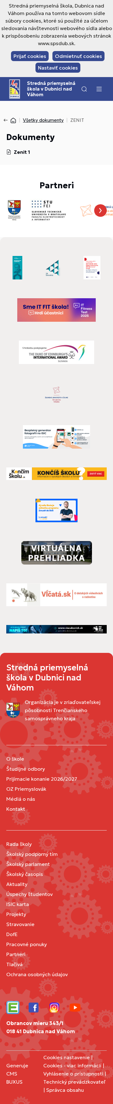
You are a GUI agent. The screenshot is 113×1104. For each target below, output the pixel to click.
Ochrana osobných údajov (37, 974)
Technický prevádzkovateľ (74, 1082)
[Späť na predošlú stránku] (7, 120)
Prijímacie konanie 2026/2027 (41, 779)
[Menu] (99, 88)
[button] (84, 89)
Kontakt (15, 809)
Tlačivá (14, 964)
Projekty (16, 914)
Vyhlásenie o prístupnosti (73, 1073)
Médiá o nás (20, 799)
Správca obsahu (65, 1090)
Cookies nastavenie (66, 1057)
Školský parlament (28, 864)
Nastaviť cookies (58, 68)
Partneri (15, 954)
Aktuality (16, 884)
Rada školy (19, 844)
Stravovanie (20, 924)
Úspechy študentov (29, 894)
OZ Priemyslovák (26, 789)
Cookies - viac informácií (72, 1065)
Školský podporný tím (32, 854)
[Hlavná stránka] (13, 120)
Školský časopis (24, 874)
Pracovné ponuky (26, 944)
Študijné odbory (25, 769)
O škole (15, 759)
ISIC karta (17, 904)
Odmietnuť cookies (78, 56)
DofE (12, 934)
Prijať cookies (29, 56)
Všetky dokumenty (43, 120)
